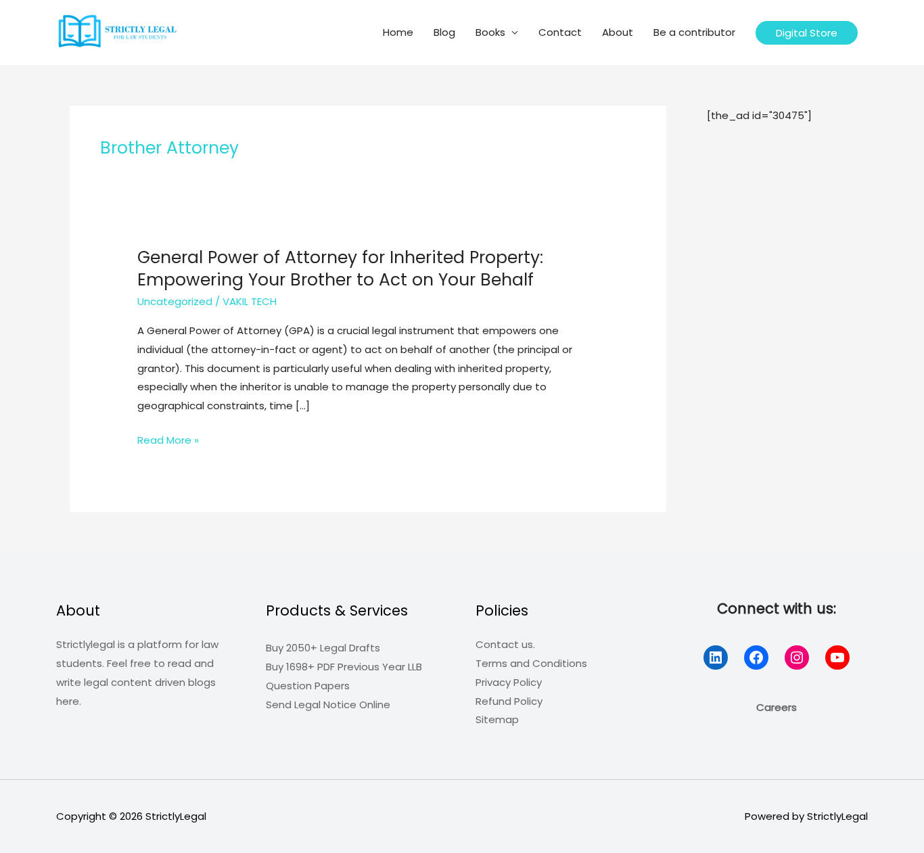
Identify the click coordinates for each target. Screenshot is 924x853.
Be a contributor (694, 32)
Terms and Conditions (531, 663)
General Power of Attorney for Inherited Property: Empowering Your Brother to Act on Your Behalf (340, 269)
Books (490, 32)
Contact (560, 32)
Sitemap (497, 719)
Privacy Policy (509, 682)
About (617, 32)
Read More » (168, 441)
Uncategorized (174, 301)
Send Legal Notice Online (328, 704)
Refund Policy (509, 701)
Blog (444, 32)
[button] (807, 33)
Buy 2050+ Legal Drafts (323, 648)
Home (398, 32)
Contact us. (505, 644)
